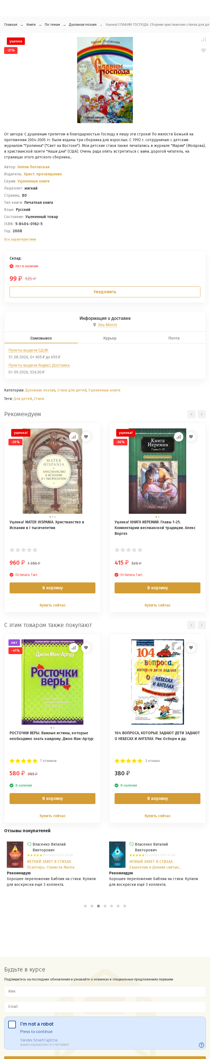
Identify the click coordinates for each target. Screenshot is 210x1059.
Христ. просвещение (43, 174)
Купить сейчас (53, 605)
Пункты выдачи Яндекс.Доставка (39, 365)
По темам (52, 24)
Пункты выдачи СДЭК (28, 350)
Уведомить (105, 291)
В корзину (52, 587)
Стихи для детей (71, 390)
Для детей (23, 398)
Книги (31, 24)
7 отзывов (48, 761)
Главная (10, 24)
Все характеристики (20, 239)
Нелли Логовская (33, 167)
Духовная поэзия (83, 24)
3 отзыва (152, 761)
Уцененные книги (33, 181)
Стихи (39, 398)
